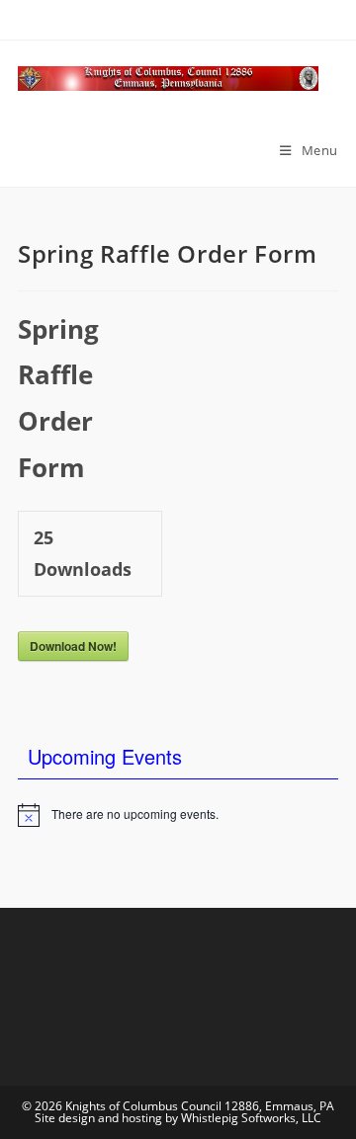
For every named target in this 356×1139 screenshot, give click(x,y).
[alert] (178, 815)
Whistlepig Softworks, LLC (251, 1117)
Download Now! (73, 646)
